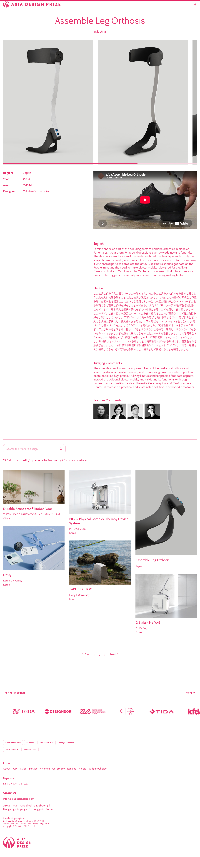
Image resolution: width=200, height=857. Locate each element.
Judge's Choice (98, 768)
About (6, 768)
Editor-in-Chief (46, 742)
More (189, 692)
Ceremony (58, 768)
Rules (23, 768)
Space (35, 460)
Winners (45, 768)
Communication (74, 460)
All (25, 460)
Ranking (71, 768)
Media (82, 768)
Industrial (51, 460)
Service (33, 768)
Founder (30, 742)
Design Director (66, 742)
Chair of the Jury (12, 742)
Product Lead (11, 749)
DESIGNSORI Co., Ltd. (15, 783)
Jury (15, 768)
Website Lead (30, 749)
